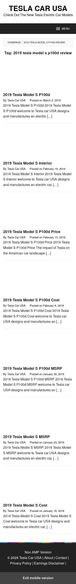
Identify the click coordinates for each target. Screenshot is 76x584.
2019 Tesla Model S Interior (27, 163)
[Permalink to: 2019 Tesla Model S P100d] (38, 75)
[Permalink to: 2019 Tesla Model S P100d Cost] (38, 280)
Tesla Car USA (38, 8)
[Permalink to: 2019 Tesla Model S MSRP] (38, 417)
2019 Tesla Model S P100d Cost (31, 300)
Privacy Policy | (21, 563)
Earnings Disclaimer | (49, 563)
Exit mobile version (38, 578)
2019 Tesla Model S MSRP (26, 436)
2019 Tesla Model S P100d (26, 94)
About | (49, 557)
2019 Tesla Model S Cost (25, 505)
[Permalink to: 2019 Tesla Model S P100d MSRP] (38, 348)
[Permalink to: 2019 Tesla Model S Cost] (38, 485)
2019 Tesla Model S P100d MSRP (32, 368)
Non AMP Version (38, 552)
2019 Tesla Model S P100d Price (31, 231)
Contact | (62, 557)
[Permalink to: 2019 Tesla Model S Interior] (38, 143)
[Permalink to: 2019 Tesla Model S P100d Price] (38, 212)
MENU (66, 29)
